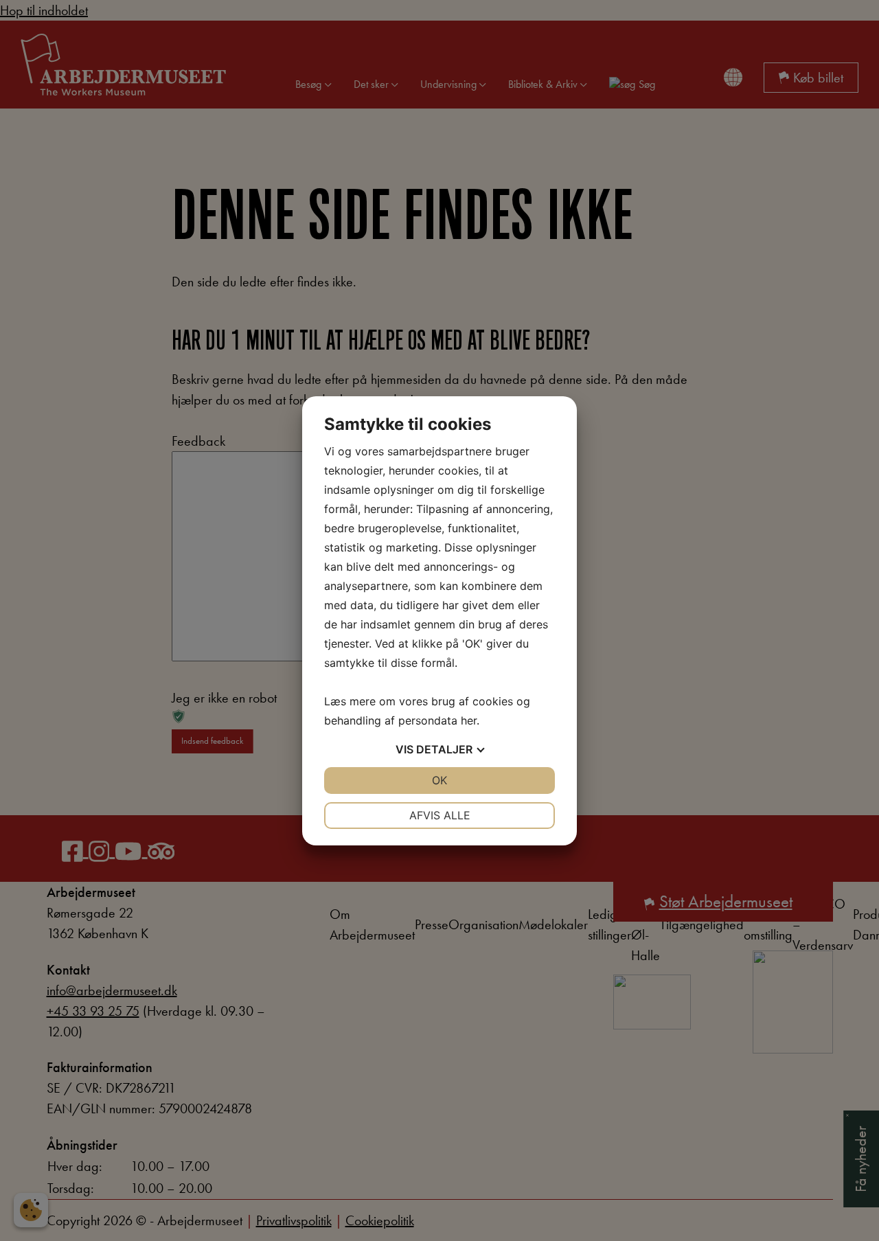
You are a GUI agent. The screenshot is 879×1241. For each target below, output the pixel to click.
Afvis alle (439, 815)
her (469, 720)
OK (439, 780)
